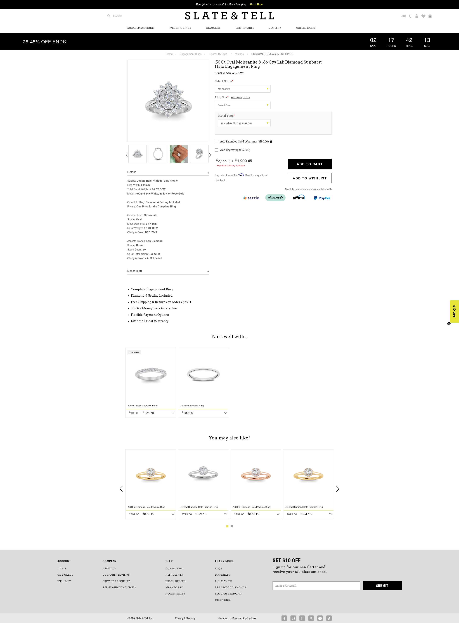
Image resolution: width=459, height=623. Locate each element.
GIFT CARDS (65, 575)
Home (169, 54)
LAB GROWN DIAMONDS (230, 587)
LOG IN (62, 568)
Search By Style (218, 54)
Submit (382, 586)
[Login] (417, 16)
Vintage (239, 54)
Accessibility (175, 593)
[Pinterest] (302, 618)
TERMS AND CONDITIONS (119, 587)
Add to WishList (310, 178)
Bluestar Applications (244, 618)
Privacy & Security (185, 618)
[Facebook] (284, 618)
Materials (222, 575)
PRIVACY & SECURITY (116, 581)
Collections (305, 28)
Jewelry (275, 28)
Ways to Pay (174, 587)
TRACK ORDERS (175, 581)
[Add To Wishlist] (173, 412)
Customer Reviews (116, 575)
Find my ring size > (240, 97)
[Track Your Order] (404, 16)
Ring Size (232, 97)
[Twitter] (311, 618)
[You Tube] (320, 618)
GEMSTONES (223, 600)
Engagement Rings (140, 28)
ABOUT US (109, 568)
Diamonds (213, 28)
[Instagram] (293, 618)
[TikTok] (329, 618)
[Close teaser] (449, 323)
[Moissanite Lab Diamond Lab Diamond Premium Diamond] (243, 89)
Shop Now (256, 4)
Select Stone (224, 81)
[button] (454, 311)
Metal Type (226, 115)
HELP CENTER (174, 575)
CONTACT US (174, 568)
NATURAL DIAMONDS (229, 593)
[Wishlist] (424, 16)
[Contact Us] (410, 16)
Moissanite (223, 581)
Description (134, 270)
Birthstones (245, 28)
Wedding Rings (180, 28)
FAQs (218, 568)
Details (131, 172)
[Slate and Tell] (229, 15)
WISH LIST (64, 581)
